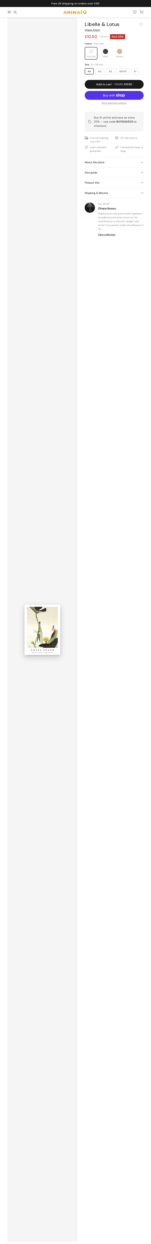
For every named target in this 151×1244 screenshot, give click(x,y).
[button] (15, 12)
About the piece (94, 162)
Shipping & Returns (96, 193)
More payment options (114, 103)
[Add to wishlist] (141, 24)
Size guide (91, 172)
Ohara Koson (92, 30)
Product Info (92, 182)
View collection (106, 234)
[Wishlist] (135, 12)
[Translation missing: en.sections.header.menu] (9, 12)
